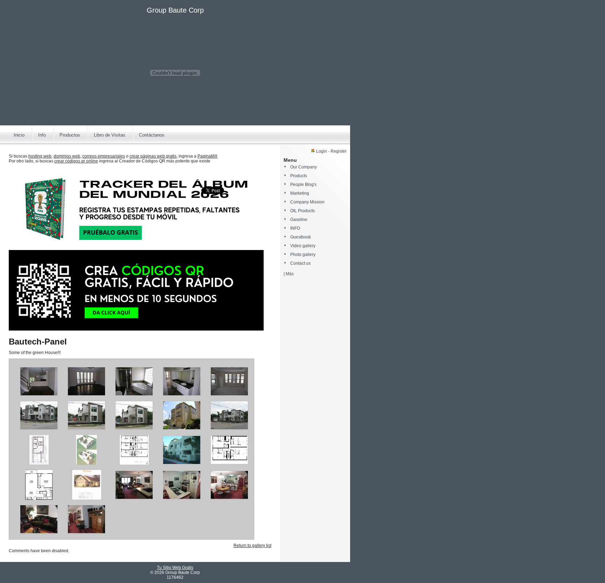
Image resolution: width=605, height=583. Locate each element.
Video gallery (302, 245)
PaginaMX (207, 156)
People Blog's (303, 184)
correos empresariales (103, 156)
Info (42, 135)
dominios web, (67, 156)
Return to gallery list (252, 545)
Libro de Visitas (109, 135)
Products (298, 175)
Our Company (303, 167)
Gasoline (298, 219)
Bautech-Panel (38, 341)
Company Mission (307, 202)
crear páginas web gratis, (154, 156)
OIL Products (302, 210)
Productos (70, 135)
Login (321, 151)
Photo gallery (302, 254)
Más (290, 273)
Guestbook (300, 237)
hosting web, (40, 156)
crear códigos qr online (76, 161)
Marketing (299, 193)
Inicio (19, 135)
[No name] (39, 394)
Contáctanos (152, 135)
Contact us (300, 263)
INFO (295, 228)
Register (339, 151)
